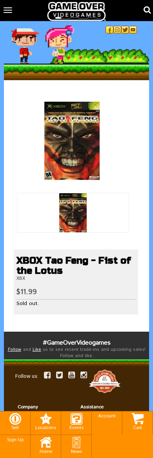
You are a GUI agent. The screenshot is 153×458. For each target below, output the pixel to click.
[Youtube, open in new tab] (133, 30)
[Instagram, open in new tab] (117, 30)
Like (37, 350)
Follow (14, 350)
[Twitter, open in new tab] (125, 30)
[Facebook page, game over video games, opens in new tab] (47, 375)
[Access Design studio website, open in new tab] (104, 381)
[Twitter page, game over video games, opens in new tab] (59, 375)
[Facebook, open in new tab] (109, 30)
